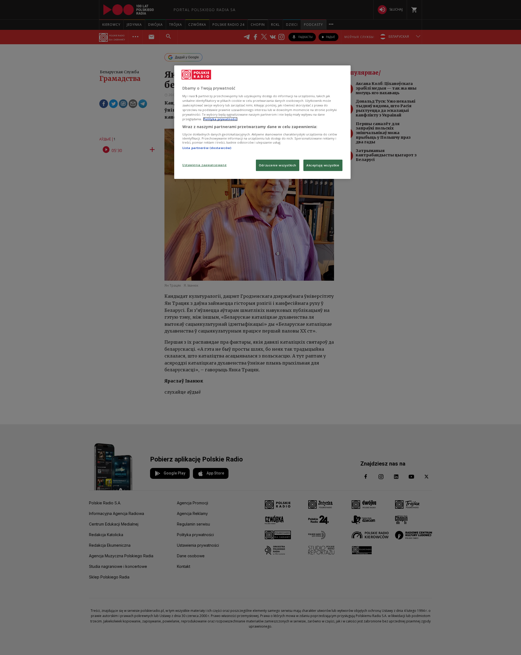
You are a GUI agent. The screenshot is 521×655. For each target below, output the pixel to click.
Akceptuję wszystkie (322, 165)
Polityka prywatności (220, 119)
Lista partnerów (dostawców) (206, 148)
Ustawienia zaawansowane (204, 165)
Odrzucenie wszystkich (277, 165)
